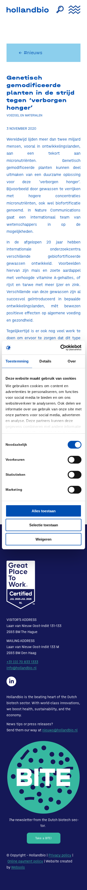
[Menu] (72, 9)
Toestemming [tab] (17, 361)
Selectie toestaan (43, 525)
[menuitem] (57, 9)
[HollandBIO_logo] (29, 9)
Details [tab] (45, 361)
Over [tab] (72, 361)
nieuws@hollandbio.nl (60, 730)
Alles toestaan (44, 511)
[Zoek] (57, 9)
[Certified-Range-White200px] (21, 585)
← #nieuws (30, 52)
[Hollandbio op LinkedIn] (11, 681)
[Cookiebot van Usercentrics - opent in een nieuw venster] (61, 348)
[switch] (74, 459)
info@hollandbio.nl (21, 668)
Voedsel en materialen (24, 115)
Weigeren (43, 539)
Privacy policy (60, 855)
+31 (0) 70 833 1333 (22, 662)
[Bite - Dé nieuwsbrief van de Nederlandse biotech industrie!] (43, 777)
